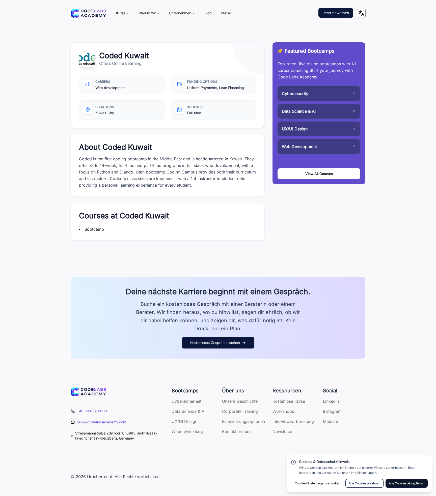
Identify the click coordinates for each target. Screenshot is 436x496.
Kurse (120, 13)
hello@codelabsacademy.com (101, 422)
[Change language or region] (361, 13)
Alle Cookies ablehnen (364, 483)
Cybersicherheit (186, 401)
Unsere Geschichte (240, 401)
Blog (208, 13)
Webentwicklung (187, 431)
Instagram (332, 411)
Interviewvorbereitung (293, 421)
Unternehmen (180, 13)
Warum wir (147, 13)
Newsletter (282, 431)
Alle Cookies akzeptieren (406, 483)
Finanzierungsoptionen (243, 421)
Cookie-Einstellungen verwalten (317, 483)
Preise (226, 13)
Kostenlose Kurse (288, 401)
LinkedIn (331, 401)
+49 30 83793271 (92, 411)
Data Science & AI (188, 411)
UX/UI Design (184, 421)
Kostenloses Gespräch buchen (215, 342)
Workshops (283, 411)
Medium (330, 421)
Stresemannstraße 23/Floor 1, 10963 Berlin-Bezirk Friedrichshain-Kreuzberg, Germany (116, 435)
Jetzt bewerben (336, 13)
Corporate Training (240, 411)
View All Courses (319, 173)
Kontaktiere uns (236, 431)
